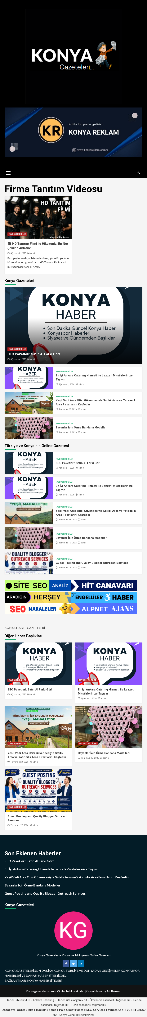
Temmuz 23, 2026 (68, 409)
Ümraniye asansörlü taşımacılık (110, 1000)
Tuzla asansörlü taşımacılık (88, 1004)
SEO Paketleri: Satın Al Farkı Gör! (33, 354)
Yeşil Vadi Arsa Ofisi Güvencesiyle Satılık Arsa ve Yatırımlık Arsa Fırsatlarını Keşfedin (67, 877)
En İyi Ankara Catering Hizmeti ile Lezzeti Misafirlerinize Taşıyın (52, 869)
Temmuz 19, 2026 (68, 432)
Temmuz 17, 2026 (68, 567)
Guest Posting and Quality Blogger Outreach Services (92, 563)
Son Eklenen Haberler (33, 853)
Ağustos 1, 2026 (66, 384)
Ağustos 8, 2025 (18, 253)
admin (33, 253)
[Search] (138, 172)
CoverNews (94, 991)
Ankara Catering (43, 1000)
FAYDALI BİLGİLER (17, 234)
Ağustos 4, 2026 (18, 359)
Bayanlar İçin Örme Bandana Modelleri (81, 427)
